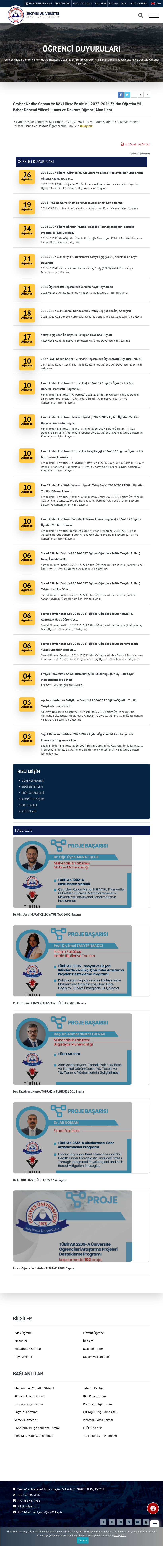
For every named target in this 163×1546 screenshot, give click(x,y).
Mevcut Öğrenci (93, 1333)
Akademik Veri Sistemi (29, 1396)
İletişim (88, 1341)
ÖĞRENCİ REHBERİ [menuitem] (32, 780)
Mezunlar (21, 1341)
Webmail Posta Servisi (98, 1420)
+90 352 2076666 (28, 1495)
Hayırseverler (23, 1357)
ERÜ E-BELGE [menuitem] (29, 805)
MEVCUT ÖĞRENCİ (82, 3)
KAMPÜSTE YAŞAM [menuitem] (32, 799)
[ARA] (140, 15)
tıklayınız (85, 126)
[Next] (146, 1522)
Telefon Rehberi (93, 1388)
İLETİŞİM (113, 3)
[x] (112, 1522)
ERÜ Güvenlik (92, 1428)
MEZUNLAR (100, 3)
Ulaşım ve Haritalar (96, 1357)
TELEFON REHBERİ (138, 3)
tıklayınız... (120, 1535)
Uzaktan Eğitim (93, 1349)
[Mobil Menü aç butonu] (154, 15)
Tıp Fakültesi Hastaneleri (100, 1436)
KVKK (123, 3)
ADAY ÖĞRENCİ (62, 3)
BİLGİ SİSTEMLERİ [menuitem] (31, 786)
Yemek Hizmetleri (26, 1420)
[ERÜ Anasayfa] (34, 15)
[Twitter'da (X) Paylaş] (127, 95)
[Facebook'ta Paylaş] (121, 95)
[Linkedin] (129, 1522)
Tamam (82, 1540)
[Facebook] (103, 1522)
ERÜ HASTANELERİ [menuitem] (32, 793)
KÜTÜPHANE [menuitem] (28, 811)
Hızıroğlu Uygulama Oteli (100, 1412)
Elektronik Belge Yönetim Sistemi (37, 1428)
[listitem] (81, 877)
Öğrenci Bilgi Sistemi (29, 1404)
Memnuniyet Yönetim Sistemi (34, 1388)
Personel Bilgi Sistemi (98, 1404)
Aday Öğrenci (23, 1333)
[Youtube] (138, 1522)
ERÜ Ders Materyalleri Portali (34, 1436)
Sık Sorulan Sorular (28, 1349)
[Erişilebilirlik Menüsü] (153, 1508)
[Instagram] (120, 1522)
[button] (154, 1524)
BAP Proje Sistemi (95, 1396)
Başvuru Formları (26, 1412)
